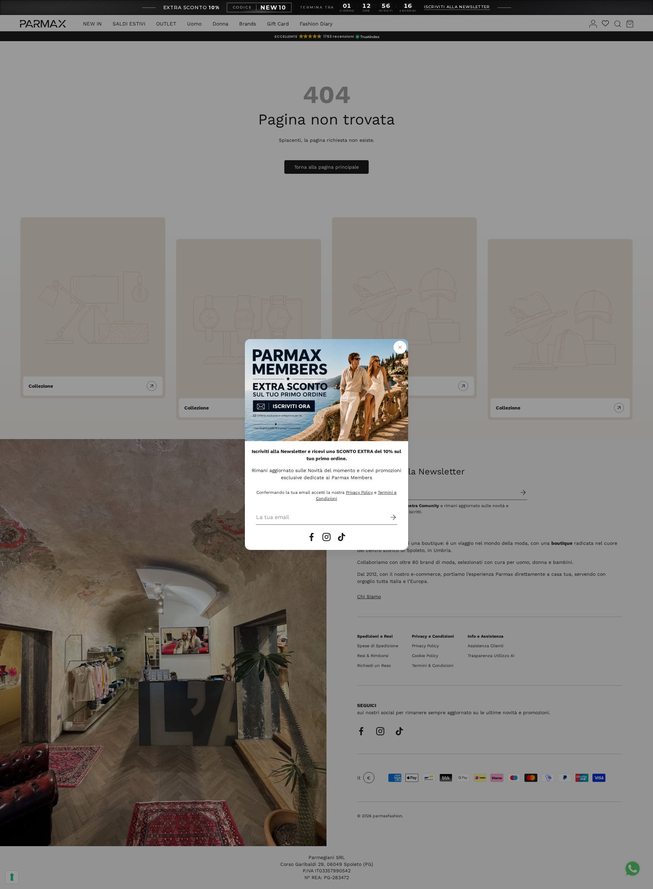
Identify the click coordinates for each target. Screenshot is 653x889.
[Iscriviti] (388, 517)
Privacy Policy (359, 492)
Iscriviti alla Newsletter (457, 7)
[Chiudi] (400, 347)
